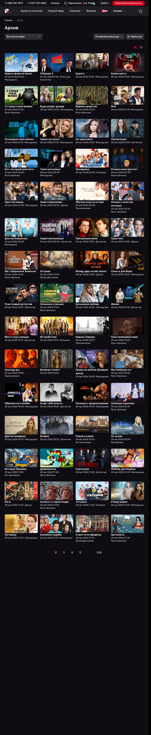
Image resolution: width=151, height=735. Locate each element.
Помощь (55, 3)
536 (99, 552)
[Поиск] (140, 11)
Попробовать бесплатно (128, 3)
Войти (104, 3)
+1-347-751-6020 (37, 3)
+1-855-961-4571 (14, 3)
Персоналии (75, 3)
